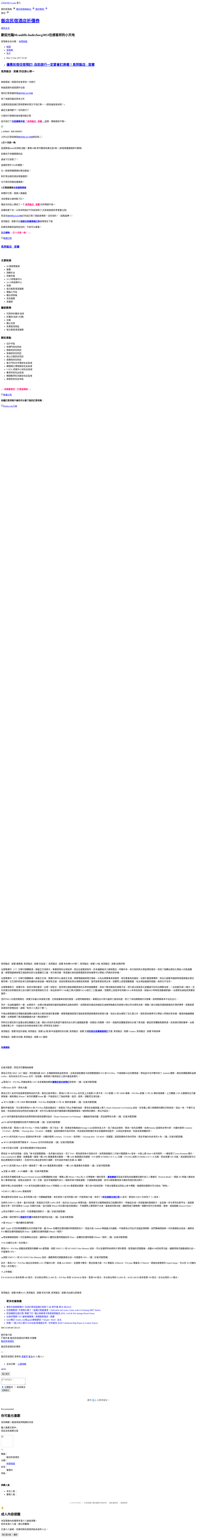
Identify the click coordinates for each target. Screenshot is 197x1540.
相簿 (8, 47)
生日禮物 (5, 233)
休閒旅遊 (23, 41)
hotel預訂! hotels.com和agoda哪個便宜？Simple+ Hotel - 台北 (34, 1320)
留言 (30, 1356)
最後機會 (111, 1177)
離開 (15, 1535)
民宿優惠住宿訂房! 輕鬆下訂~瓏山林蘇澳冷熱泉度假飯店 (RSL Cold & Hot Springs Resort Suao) (50, 1313)
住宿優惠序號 (18, 121)
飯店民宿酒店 (7, 1341)
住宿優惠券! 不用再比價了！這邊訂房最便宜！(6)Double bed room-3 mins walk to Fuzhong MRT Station (53, 1310)
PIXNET (78, 1503)
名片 (8, 53)
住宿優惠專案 (19, 187)
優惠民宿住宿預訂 (60, 1082)
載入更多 (5, 1374)
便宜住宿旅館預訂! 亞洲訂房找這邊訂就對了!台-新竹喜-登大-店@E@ (38, 1307)
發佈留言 (5, 1390)
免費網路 (5, 1047)
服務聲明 (123, 1503)
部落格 (9, 50)
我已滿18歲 (6, 1535)
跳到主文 (5, 28)
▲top (3, 1369)
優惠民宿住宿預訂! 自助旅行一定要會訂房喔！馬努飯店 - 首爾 (50, 64)
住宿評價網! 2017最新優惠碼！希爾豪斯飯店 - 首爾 (30, 1316)
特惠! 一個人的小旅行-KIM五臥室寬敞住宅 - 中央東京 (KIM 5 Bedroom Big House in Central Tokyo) (52, 1323)
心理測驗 (22, 1364)
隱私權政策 (113, 1503)
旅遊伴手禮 (25, 1217)
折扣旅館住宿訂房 (111, 1197)
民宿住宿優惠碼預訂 (98, 1031)
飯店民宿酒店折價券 (20, 20)
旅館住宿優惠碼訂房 (30, 221)
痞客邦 (24, 1356)
